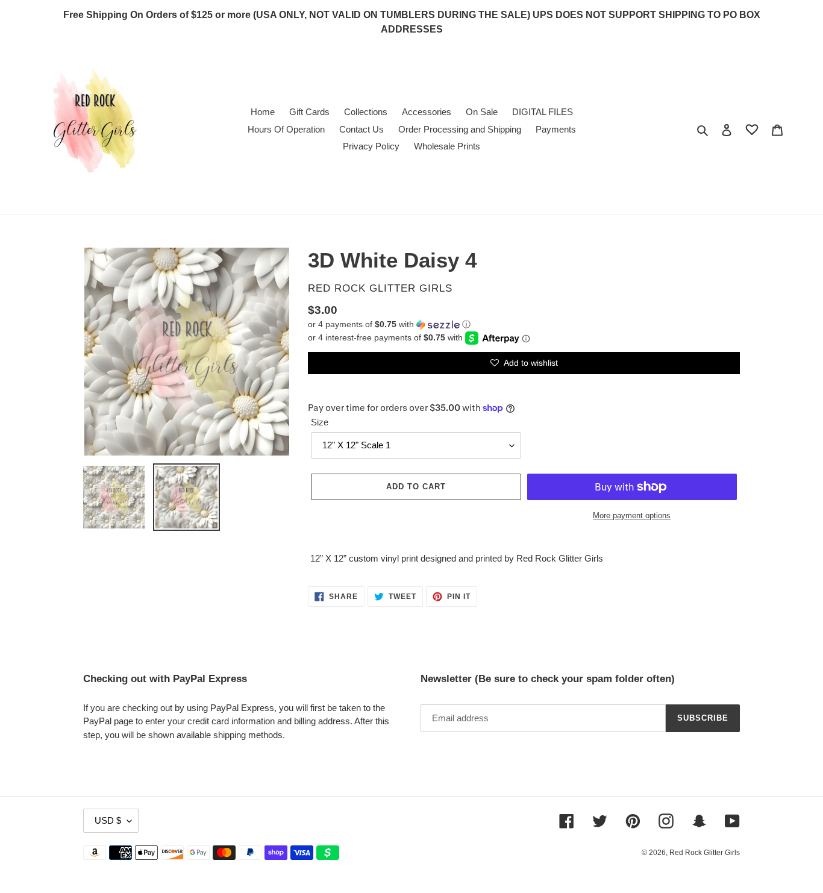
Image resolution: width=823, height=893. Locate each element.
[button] (389, 324)
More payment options (632, 515)
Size (319, 422)
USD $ (108, 820)
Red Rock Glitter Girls (704, 852)
